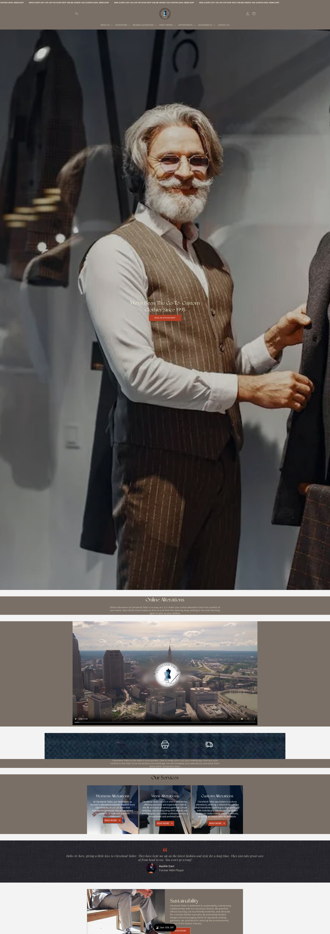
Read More (111, 820)
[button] (77, 14)
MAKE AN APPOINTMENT (165, 318)
